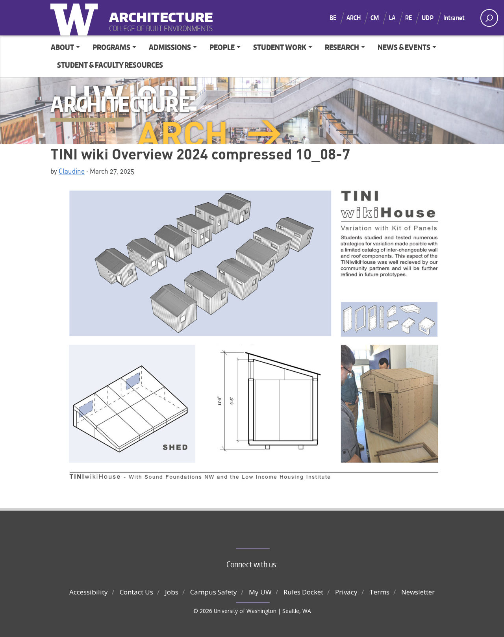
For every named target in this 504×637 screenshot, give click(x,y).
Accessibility (88, 591)
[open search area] (489, 18)
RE (408, 18)
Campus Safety (213, 591)
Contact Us (136, 591)
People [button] (222, 47)
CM (375, 18)
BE (333, 18)
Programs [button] (111, 47)
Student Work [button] (279, 47)
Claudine (72, 171)
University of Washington (76, 17)
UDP (427, 18)
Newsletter (418, 591)
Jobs (171, 591)
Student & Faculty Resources (110, 65)
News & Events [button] (404, 47)
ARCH (353, 18)
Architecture (158, 12)
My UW (260, 591)
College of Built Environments (268, 535)
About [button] (62, 47)
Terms (379, 591)
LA (392, 18)
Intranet (454, 18)
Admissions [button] (170, 47)
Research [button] (342, 47)
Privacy (346, 591)
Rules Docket (303, 591)
